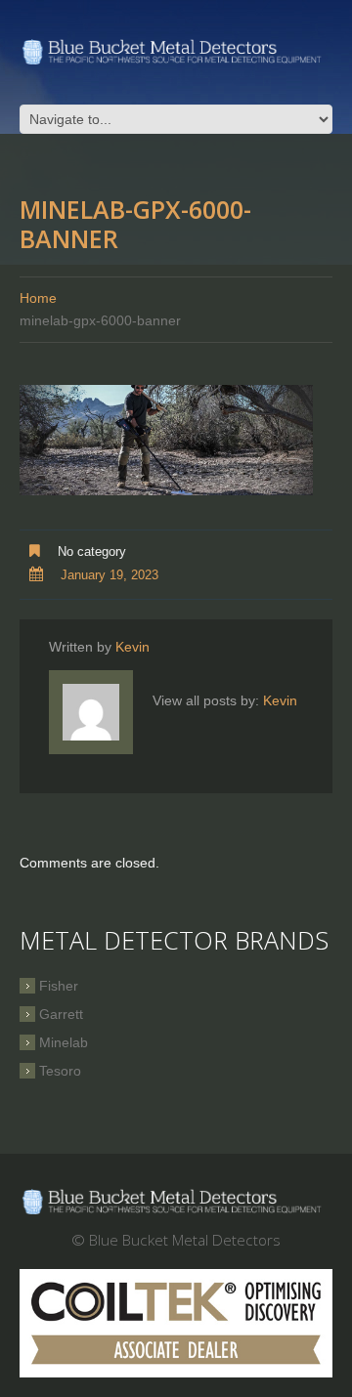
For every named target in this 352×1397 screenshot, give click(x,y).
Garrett (61, 1014)
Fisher (58, 986)
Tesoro (60, 1071)
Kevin (132, 647)
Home (38, 298)
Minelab (63, 1042)
